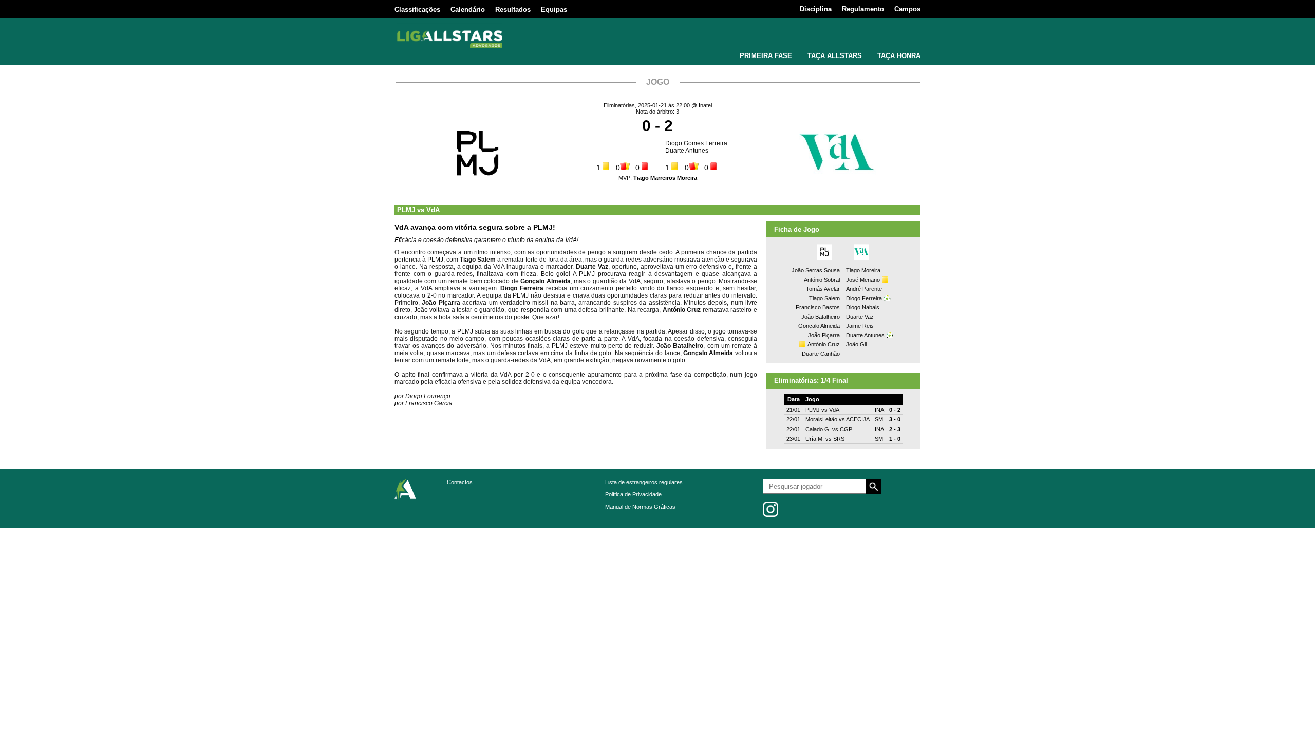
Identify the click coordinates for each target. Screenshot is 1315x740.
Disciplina (816, 9)
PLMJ (406, 210)
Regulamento (863, 9)
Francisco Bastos (818, 307)
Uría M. (814, 439)
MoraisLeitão (821, 419)
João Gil (856, 344)
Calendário (467, 9)
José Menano (863, 279)
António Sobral (822, 279)
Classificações (417, 9)
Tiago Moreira (863, 270)
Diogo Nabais (862, 307)
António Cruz (823, 344)
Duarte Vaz (860, 316)
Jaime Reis (860, 326)
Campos (907, 9)
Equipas (554, 9)
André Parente (864, 289)
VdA (433, 210)
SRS (838, 439)
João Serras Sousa (816, 270)
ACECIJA (858, 419)
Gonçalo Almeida (819, 326)
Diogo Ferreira (864, 298)
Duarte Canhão (821, 353)
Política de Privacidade (633, 494)
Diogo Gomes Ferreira (696, 143)
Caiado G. (818, 429)
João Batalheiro (820, 316)
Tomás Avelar (823, 289)
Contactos (460, 482)
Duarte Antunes (686, 150)
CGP (846, 429)
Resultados (513, 9)
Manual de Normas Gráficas (640, 507)
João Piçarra (824, 335)
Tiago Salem (824, 298)
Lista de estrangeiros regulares (644, 482)
